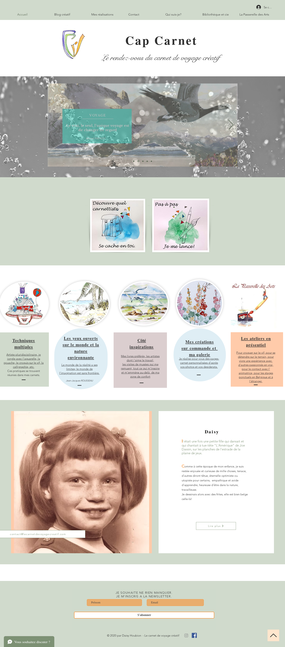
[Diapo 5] (151, 161)
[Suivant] (231, 125)
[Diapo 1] (133, 161)
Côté (142, 343)
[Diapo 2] (138, 161)
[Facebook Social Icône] (194, 635)
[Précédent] (54, 125)
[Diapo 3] (142, 161)
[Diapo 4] (147, 161)
